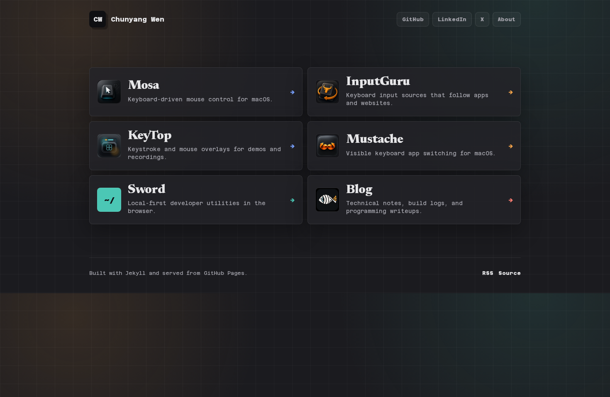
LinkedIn (452, 19)
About (506, 19)
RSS (487, 273)
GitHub (413, 19)
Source (509, 273)
